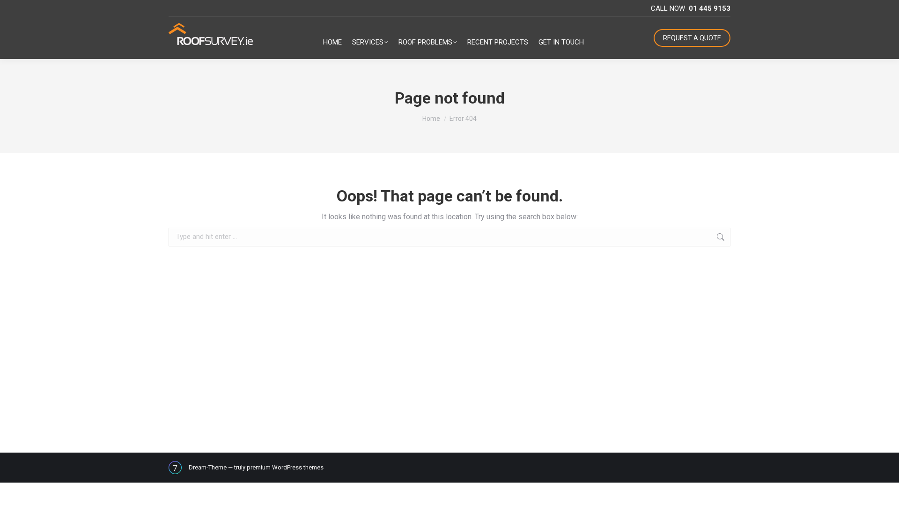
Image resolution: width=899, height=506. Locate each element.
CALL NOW (690, 8)
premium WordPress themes (285, 467)
